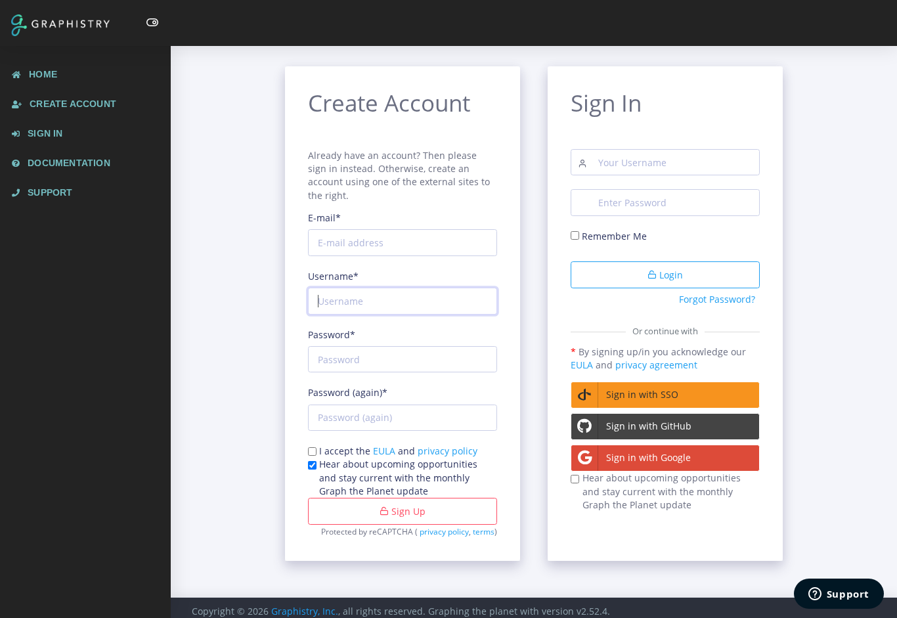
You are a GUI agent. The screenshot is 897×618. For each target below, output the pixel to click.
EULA (384, 451)
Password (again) (347, 392)
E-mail (324, 217)
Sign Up (407, 511)
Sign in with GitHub (648, 426)
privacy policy (447, 451)
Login (670, 275)
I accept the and (398, 451)
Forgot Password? (717, 299)
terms (483, 531)
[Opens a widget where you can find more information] (838, 595)
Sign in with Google (648, 457)
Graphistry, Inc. (304, 611)
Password (331, 334)
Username (333, 276)
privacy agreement (656, 365)
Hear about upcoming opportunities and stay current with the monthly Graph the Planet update (398, 477)
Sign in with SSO (642, 394)
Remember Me (614, 236)
